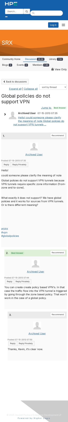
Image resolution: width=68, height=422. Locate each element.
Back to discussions (16, 81)
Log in (53, 25)
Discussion (34, 59)
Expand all (15, 88)
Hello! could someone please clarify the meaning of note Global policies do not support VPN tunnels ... (38, 121)
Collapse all (31, 88)
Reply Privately (19, 164)
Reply (6, 164)
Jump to (53, 107)
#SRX (4, 229)
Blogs (6, 65)
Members (40, 65)
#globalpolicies (10, 235)
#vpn (4, 232)
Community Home (11, 59)
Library (55, 59)
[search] (26, 11)
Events (22, 65)
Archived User (34, 154)
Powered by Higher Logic (34, 418)
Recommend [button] (58, 135)
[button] (6, 114)
